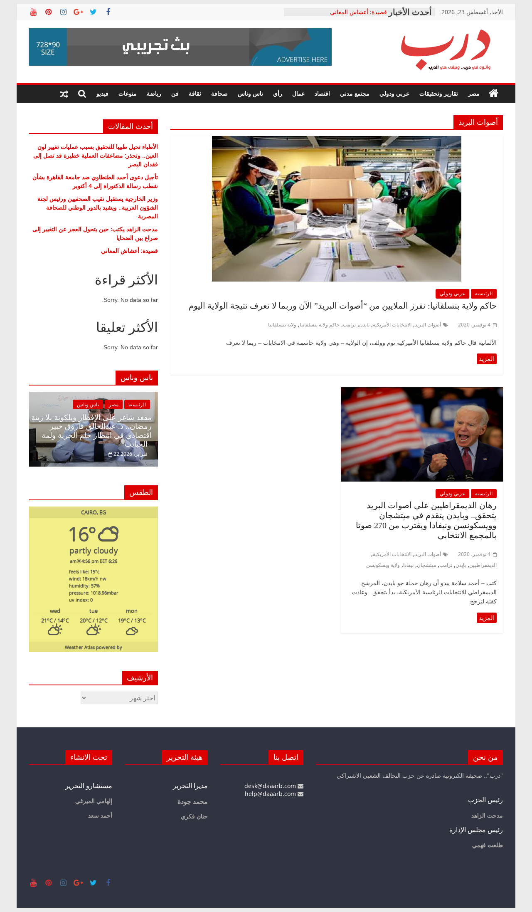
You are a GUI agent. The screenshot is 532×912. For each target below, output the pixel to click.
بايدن (364, 324)
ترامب (349, 324)
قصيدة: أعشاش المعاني (129, 251)
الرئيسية (484, 293)
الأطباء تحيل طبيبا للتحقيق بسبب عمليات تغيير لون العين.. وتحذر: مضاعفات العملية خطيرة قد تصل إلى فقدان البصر (95, 155)
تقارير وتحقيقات (438, 93)
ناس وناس (250, 93)
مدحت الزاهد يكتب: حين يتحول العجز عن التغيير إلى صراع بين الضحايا (337, 15)
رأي (277, 93)
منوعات (127, 93)
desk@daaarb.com (271, 786)
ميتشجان (426, 564)
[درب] (494, 93)
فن (175, 93)
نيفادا (408, 564)
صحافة (219, 93)
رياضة (154, 93)
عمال (298, 93)
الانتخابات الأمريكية (392, 324)
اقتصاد (322, 93)
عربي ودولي (394, 93)
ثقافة (195, 93)
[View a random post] (64, 93)
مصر (474, 93)
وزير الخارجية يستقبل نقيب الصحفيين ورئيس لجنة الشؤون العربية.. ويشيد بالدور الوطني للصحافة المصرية (97, 207)
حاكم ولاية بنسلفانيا (320, 324)
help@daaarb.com (271, 794)
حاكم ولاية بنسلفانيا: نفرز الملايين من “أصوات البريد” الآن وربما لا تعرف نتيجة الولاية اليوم (343, 305)
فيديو (102, 93)
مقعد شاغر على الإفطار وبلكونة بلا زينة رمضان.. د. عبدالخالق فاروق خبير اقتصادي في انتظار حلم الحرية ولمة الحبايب (91, 431)
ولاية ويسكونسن (383, 564)
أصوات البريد (428, 324)
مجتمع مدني (354, 93)
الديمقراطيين (483, 564)
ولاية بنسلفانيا (282, 324)
